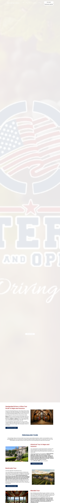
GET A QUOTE (49, 2)
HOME (23, 2)
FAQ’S (29, 2)
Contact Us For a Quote (11, 427)
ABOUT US (27, 3)
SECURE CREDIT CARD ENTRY (49, 4)
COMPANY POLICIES (34, 3)
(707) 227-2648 (40, 3)
